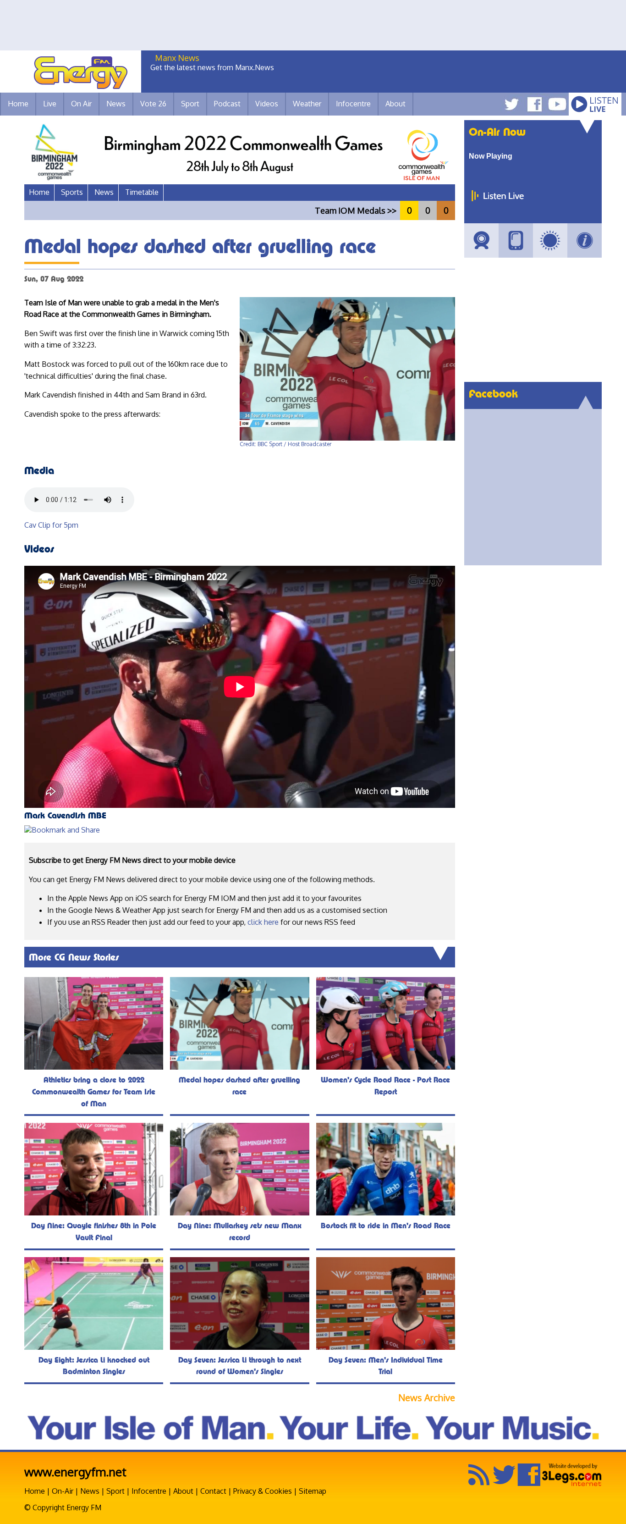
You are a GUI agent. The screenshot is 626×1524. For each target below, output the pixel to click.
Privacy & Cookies (262, 1491)
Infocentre (149, 1491)
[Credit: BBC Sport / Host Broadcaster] (347, 438)
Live (49, 103)
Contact (213, 1491)
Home (18, 103)
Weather (307, 103)
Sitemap (312, 1491)
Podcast (227, 103)
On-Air (62, 1491)
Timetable (142, 192)
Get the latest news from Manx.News (212, 67)
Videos (266, 103)
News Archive (426, 1397)
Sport (190, 103)
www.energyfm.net (75, 1471)
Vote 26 (153, 103)
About (183, 1491)
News (116, 103)
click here (263, 922)
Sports (72, 192)
